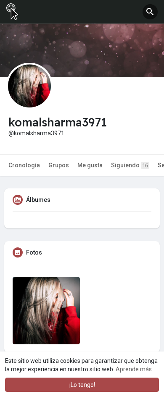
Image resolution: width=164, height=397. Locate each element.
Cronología (24, 165)
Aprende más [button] (134, 369)
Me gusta (90, 165)
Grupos (58, 165)
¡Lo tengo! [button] (82, 384)
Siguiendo (129, 165)
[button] (150, 11)
